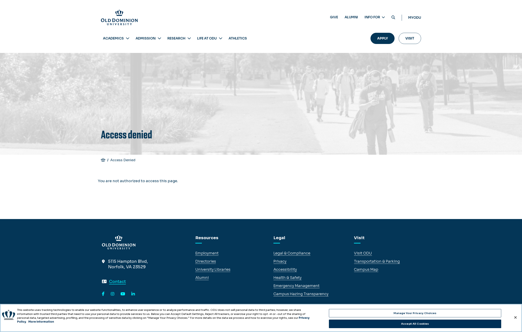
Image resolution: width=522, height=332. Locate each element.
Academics (113, 38)
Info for (373, 17)
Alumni (351, 17)
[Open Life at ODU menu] (220, 38)
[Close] (515, 317)
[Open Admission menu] (159, 38)
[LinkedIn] (133, 294)
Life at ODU (207, 38)
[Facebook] (103, 294)
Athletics (238, 38)
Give (334, 17)
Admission (146, 38)
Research (176, 38)
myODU (414, 17)
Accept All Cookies (415, 323)
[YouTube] (123, 294)
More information (41, 321)
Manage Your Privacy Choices (415, 313)
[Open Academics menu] (127, 38)
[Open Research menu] (189, 38)
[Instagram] (112, 294)
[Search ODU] (393, 18)
